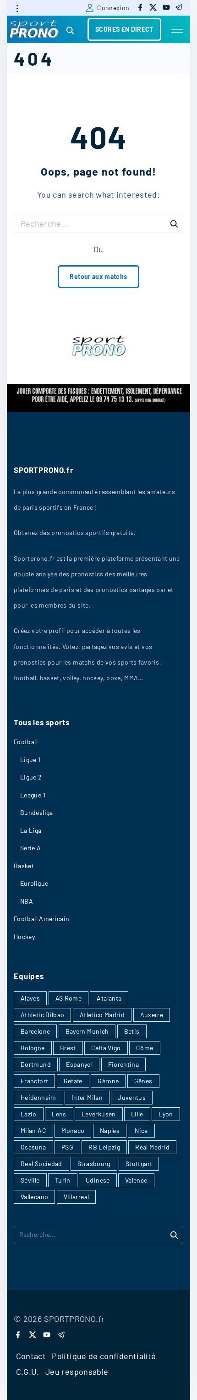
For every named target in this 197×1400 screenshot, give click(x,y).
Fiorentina (123, 1064)
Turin (63, 1180)
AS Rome (68, 998)
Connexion (113, 7)
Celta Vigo (106, 1048)
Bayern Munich (87, 1031)
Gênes (143, 1081)
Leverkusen (99, 1114)
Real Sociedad (41, 1163)
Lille (137, 1114)
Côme (144, 1048)
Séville (30, 1180)
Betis (132, 1031)
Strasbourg (93, 1163)
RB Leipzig (104, 1147)
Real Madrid (152, 1147)
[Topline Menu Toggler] (17, 8)
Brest (68, 1048)
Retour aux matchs (98, 276)
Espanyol (79, 1064)
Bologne (33, 1048)
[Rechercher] (174, 223)
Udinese (98, 1180)
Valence (136, 1180)
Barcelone (35, 1031)
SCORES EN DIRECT (124, 29)
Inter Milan (87, 1097)
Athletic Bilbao (42, 1015)
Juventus (132, 1097)
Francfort (34, 1081)
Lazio (29, 1114)
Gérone (108, 1081)
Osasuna (33, 1147)
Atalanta (109, 998)
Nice (141, 1130)
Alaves (30, 998)
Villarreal (76, 1197)
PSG (67, 1147)
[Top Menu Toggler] (177, 29)
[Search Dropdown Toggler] (70, 30)
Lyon (166, 1114)
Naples (110, 1130)
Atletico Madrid (102, 1015)
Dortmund (36, 1064)
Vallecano (34, 1197)
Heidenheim (38, 1097)
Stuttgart (139, 1163)
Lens (59, 1114)
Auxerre (152, 1015)
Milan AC (33, 1130)
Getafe (73, 1081)
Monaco (72, 1130)
